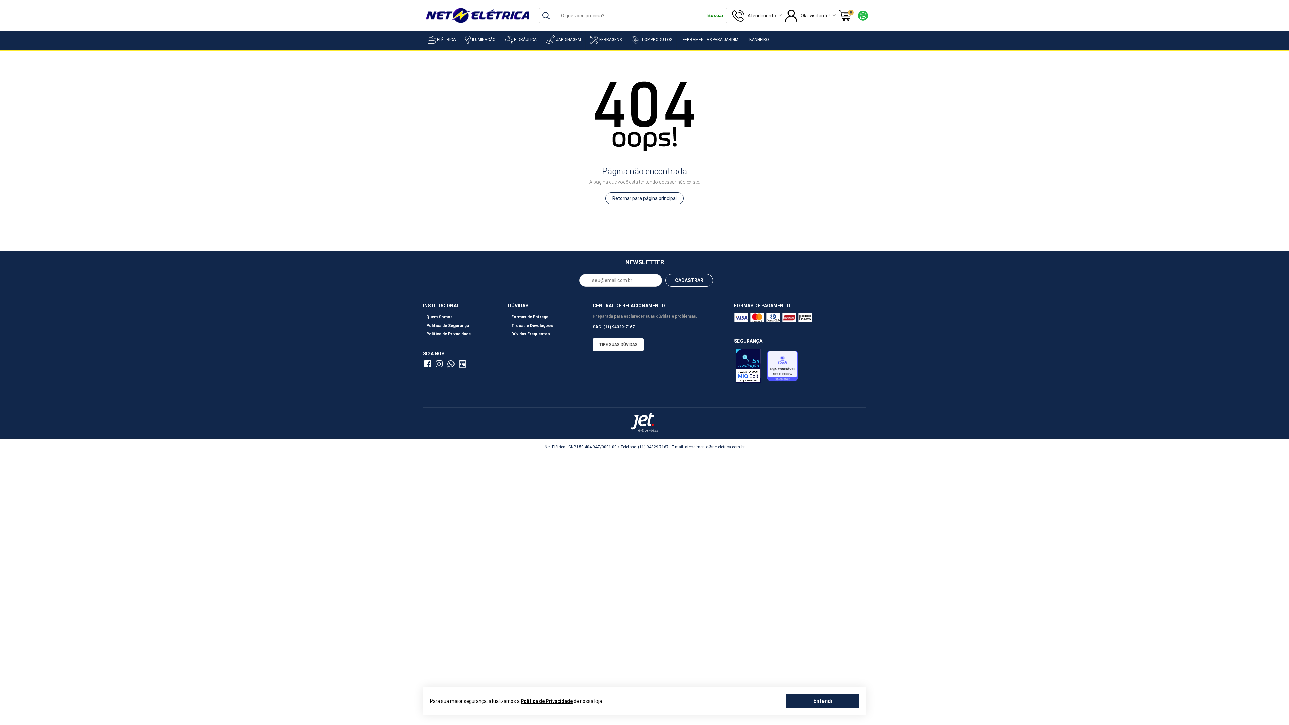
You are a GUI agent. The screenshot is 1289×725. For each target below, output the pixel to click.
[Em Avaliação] (750, 367)
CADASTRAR (689, 280)
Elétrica (446, 39)
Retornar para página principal (644, 198)
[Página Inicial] (477, 15)
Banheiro (759, 39)
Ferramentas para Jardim (710, 39)
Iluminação (484, 39)
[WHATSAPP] (452, 365)
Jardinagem (568, 39)
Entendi (822, 700)
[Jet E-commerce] (644, 422)
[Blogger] (463, 365)
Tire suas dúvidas (618, 344)
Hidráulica (525, 39)
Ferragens (610, 39)
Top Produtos (656, 39)
